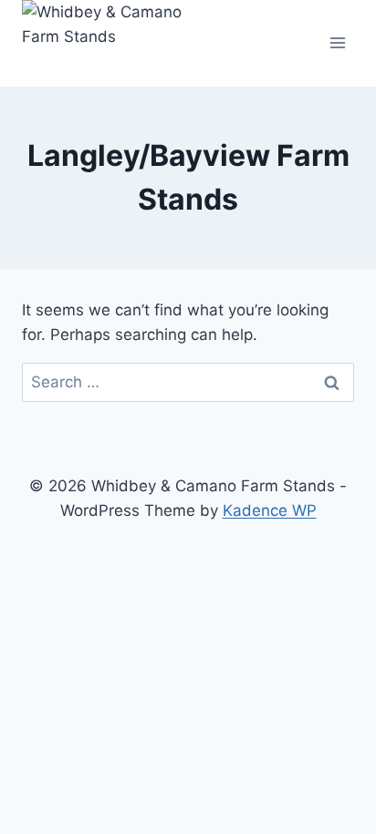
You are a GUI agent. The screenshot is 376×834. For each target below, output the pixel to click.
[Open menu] (337, 43)
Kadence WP (270, 510)
